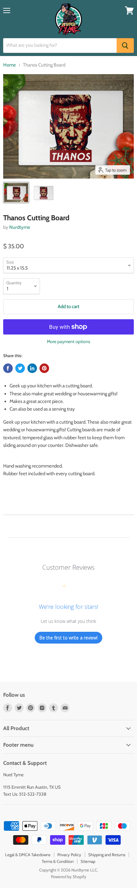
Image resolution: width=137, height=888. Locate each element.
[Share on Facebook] (8, 368)
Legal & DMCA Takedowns (27, 854)
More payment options (68, 341)
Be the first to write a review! (68, 638)
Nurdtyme (19, 227)
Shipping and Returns (106, 854)
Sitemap (88, 861)
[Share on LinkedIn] (32, 368)
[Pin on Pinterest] (44, 368)
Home (9, 65)
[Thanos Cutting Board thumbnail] (16, 192)
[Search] (125, 45)
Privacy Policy (69, 854)
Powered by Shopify (68, 876)
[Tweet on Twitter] (20, 368)
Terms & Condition (58, 861)
